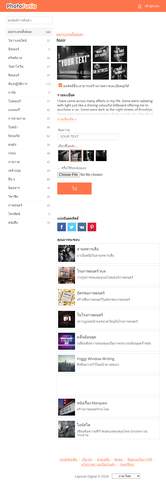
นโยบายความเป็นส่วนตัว (98, 464)
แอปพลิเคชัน (68, 459)
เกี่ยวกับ (87, 459)
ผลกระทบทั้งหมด (69, 34)
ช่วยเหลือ (103, 459)
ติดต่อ (118, 459)
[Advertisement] (107, 23)
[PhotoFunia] (66, 6)
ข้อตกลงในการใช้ (139, 459)
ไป (74, 188)
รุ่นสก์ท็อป (127, 464)
